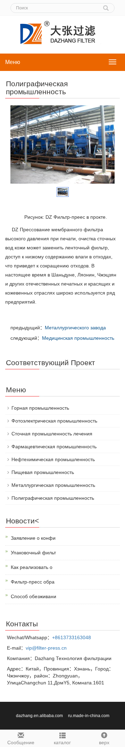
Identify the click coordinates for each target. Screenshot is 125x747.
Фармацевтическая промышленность (54, 446)
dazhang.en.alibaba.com (40, 715)
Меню (12, 62)
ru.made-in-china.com (88, 715)
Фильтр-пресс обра (33, 582)
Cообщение (20, 742)
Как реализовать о (31, 567)
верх (104, 742)
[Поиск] (106, 5)
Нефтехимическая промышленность (53, 459)
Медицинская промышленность (78, 338)
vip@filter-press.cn (46, 648)
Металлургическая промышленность (53, 485)
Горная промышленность (40, 408)
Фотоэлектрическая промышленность (54, 421)
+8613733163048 (71, 637)
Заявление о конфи (33, 538)
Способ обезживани (33, 596)
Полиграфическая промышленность (52, 498)
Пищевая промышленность (42, 472)
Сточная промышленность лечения (51, 433)
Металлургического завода (75, 327)
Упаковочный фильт (33, 552)
